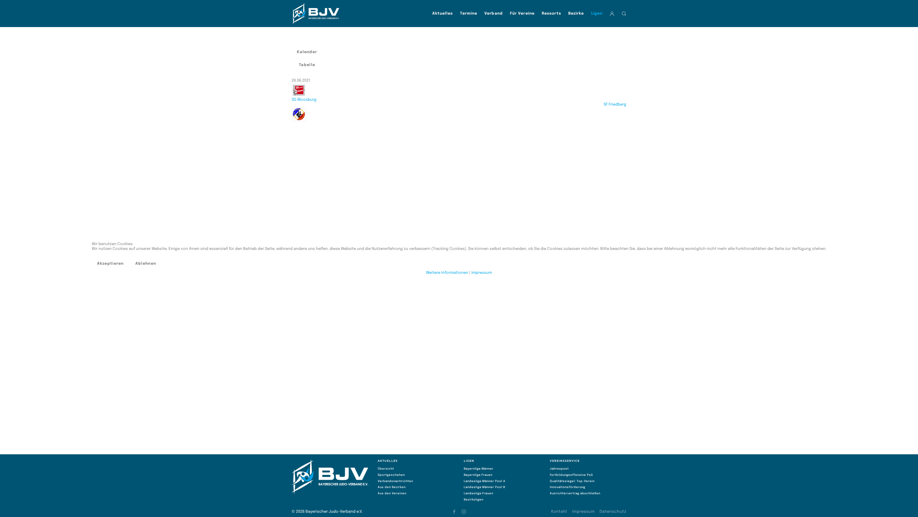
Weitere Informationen (447, 273)
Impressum (481, 273)
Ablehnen (145, 264)
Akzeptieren (110, 264)
